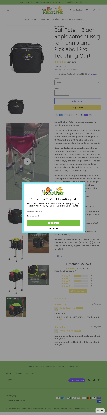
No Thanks (53, 228)
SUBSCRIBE (53, 223)
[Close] (82, 184)
